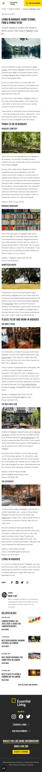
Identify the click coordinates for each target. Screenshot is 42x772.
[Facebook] (21, 716)
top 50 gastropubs (27, 437)
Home (4, 9)
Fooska (12, 387)
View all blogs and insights (28, 685)
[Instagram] (14, 716)
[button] (3, 3)
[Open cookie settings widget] (3, 768)
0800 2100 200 (21, 746)
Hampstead (9, 303)
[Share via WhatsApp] (27, 582)
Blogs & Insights (14, 9)
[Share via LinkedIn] (17, 582)
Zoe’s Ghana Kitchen (29, 384)
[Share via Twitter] (22, 582)
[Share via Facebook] (11, 582)
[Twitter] (28, 716)
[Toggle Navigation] (3, 3)
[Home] (12, 3)
